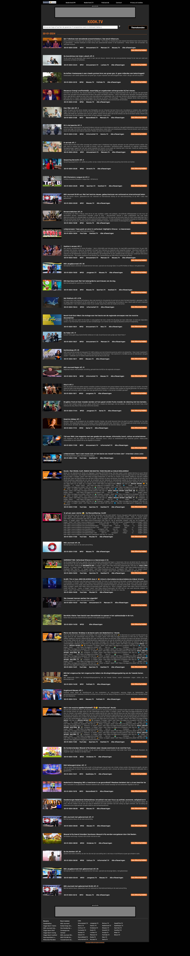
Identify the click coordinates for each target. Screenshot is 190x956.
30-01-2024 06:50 (71, 860)
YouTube (83, 233)
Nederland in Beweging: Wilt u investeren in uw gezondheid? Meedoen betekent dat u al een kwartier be (105, 782)
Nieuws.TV (116, 48)
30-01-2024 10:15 (70, 791)
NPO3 (82, 186)
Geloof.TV (81, 935)
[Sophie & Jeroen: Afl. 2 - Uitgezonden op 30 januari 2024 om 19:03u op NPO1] (52, 255)
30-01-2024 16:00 (70, 592)
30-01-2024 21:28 (70, 118)
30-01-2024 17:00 (70, 507)
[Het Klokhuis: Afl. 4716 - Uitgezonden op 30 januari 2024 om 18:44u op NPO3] (52, 307)
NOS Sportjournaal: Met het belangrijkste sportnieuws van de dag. (90, 281)
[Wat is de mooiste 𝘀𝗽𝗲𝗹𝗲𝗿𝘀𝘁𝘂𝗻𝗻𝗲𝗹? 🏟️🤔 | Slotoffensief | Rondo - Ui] (52, 716)
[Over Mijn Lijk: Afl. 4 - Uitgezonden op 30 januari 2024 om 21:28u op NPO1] (52, 117)
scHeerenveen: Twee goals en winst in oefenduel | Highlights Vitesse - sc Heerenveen (97, 229)
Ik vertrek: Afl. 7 (70, 142)
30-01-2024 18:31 (70, 327)
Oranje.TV (105, 933)
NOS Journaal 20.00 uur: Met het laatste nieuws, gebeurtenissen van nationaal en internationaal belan (104, 194)
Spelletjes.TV (91, 774)
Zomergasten (64, 930)
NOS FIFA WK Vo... (66, 937)
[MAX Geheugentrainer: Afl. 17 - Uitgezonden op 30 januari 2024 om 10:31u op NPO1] (52, 774)
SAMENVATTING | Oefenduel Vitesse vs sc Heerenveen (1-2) (86, 560)
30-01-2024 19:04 (70, 233)
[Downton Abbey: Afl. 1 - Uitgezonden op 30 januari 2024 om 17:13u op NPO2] (52, 428)
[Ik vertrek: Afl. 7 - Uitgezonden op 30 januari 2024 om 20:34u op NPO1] (52, 151)
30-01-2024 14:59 (70, 624)
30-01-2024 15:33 (70, 603)
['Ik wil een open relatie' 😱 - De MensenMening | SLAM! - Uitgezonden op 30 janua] (52, 522)
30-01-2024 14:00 (70, 684)
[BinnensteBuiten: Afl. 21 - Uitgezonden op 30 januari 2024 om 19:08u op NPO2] (52, 220)
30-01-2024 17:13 (70, 428)
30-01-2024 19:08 (70, 223)
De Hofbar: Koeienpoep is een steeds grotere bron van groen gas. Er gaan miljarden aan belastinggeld (104, 73)
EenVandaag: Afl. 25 (71, 350)
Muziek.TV (93, 537)
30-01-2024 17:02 (70, 458)
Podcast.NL (105, 3)
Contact (119, 3)
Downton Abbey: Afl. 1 (72, 419)
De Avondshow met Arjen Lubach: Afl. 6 (79, 56)
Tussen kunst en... (66, 940)
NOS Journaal (64, 924)
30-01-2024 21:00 (70, 134)
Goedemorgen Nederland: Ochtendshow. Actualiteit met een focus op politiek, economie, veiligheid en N (104, 800)
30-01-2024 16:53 (70, 573)
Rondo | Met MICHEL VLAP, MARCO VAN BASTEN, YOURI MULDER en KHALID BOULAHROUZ (96, 471)
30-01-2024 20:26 (70, 169)
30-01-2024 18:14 (70, 376)
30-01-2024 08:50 (71, 843)
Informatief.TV (92, 134)
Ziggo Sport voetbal (50, 935)
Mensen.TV (105, 48)
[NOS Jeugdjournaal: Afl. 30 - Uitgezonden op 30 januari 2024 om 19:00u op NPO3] (52, 272)
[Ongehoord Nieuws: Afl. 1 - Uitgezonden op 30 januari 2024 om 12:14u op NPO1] (52, 699)
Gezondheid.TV (91, 118)
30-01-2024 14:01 (70, 667)
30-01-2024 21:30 (70, 102)
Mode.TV (93, 937)
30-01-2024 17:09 (70, 445)
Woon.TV (117, 935)
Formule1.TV (82, 930)
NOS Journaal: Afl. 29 (72, 543)
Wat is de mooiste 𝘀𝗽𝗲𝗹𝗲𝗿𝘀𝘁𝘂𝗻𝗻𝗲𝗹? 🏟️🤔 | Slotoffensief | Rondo (90, 708)
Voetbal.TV (102, 186)
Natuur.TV (105, 923)
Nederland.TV (88, 3)
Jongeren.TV (91, 272)
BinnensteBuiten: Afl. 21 (73, 212)
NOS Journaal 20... (66, 935)
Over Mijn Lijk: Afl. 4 (71, 108)
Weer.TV (117, 933)
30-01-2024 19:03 (70, 258)
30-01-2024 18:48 (70, 290)
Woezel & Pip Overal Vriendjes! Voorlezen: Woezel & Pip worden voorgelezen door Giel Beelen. (100, 834)
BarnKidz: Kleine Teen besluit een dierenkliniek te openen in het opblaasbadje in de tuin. (99, 615)
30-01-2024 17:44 (70, 411)
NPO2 (81, 82)
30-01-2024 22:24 (70, 65)
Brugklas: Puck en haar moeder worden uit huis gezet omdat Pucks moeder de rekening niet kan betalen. (105, 402)
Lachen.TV (105, 65)
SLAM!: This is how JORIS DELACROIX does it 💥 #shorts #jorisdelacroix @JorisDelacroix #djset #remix (104, 579)
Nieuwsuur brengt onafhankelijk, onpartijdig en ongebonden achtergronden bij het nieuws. (99, 91)
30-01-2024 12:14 (70, 699)
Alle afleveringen (129, 48)
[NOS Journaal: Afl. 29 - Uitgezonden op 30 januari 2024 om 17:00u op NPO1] (52, 551)
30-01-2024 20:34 (71, 152)
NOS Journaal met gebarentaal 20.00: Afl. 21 (81, 886)
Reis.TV (103, 327)
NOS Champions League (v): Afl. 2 (76, 177)
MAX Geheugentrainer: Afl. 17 (75, 765)
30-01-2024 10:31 (70, 774)
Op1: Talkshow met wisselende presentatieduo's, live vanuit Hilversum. (91, 39)
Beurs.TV (81, 926)
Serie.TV (102, 411)
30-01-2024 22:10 (70, 82)
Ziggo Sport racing (49, 933)
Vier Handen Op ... (66, 928)
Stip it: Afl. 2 (68, 385)
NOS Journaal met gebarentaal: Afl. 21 (79, 817)
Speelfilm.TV (118, 923)
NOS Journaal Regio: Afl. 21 (74, 367)
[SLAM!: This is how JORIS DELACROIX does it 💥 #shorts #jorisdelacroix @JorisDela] (52, 588)
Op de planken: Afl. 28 (72, 851)
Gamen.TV (81, 933)
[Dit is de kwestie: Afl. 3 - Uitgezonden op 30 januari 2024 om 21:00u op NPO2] (52, 134)
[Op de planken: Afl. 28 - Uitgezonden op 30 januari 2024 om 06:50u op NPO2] (52, 860)
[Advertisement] (95, 12)
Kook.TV (92, 930)
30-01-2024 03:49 (71, 878)
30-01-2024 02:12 (70, 895)
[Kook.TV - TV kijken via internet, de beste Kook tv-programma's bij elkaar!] (58, 3)
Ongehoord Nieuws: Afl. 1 (73, 690)
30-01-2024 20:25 (70, 186)
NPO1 (82, 48)
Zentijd (62, 933)
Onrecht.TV (90, 169)
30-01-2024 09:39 (71, 808)
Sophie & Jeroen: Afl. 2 (72, 246)
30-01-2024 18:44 (70, 307)
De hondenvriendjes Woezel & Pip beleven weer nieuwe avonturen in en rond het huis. (97, 748)
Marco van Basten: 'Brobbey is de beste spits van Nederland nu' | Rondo (92, 633)
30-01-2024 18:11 (70, 393)
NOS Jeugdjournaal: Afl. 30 (74, 264)
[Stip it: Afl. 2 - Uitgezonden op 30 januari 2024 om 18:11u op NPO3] (52, 393)
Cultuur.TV (91, 860)
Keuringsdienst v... (49, 937)
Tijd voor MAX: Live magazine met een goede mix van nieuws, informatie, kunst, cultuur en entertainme (104, 436)
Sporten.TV (91, 186)
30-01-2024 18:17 (70, 359)
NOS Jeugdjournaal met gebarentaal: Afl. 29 (81, 869)
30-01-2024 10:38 (70, 757)
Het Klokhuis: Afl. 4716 (72, 298)
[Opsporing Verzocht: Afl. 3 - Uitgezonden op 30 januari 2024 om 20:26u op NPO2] (52, 169)
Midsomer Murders (49, 940)
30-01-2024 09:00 (71, 826)
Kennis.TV (104, 134)
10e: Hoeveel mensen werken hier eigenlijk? (81, 598)
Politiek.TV (101, 82)
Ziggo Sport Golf (49, 930)
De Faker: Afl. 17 (70, 333)
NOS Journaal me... (49, 928)
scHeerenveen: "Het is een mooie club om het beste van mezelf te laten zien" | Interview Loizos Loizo (103, 454)
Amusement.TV (92, 48)
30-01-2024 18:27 (70, 342)
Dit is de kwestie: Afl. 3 (73, 125)
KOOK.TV (95, 22)
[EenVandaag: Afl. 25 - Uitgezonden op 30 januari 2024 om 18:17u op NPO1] (52, 359)
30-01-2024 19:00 (70, 272)
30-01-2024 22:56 (70, 48)
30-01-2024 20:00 (70, 203)
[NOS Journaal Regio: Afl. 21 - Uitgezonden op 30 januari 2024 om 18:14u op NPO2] (52, 376)
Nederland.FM (70, 3)
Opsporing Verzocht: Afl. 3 (74, 160)
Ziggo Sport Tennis (49, 926)
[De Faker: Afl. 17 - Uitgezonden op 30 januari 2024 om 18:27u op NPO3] (52, 342)
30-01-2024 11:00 (70, 742)
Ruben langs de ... (66, 926)
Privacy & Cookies (136, 3)
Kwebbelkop (47, 924)
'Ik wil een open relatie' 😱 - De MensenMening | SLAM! (85, 513)
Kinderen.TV (91, 757)
